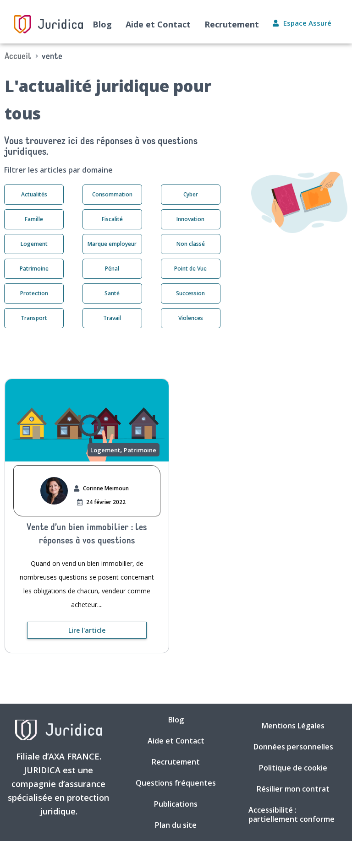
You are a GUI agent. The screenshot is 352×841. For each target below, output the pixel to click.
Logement (105, 450)
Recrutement (231, 24)
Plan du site (176, 825)
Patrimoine (140, 450)
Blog (102, 24)
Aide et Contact (158, 24)
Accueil (18, 56)
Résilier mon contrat (293, 789)
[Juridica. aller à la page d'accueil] (48, 24)
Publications (176, 804)
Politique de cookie (293, 768)
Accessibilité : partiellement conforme (291, 814)
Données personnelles (293, 747)
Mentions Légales (293, 726)
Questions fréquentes (176, 783)
